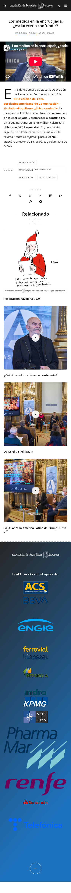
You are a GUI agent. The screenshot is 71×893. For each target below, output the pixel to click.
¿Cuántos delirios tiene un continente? (30, 375)
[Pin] (30, 196)
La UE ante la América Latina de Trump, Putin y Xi (35, 529)
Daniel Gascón (27, 162)
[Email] (60, 196)
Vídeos (33, 32)
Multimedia (21, 32)
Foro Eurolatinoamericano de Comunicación (35, 170)
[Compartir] (10, 196)
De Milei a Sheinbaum (18, 451)
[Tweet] (19, 196)
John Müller (26, 177)
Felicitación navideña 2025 (22, 298)
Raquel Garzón (47, 177)
